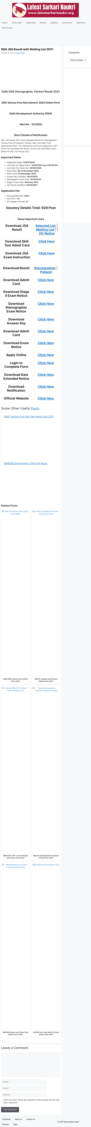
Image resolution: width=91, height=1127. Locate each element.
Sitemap (5, 1124)
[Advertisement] (30, 73)
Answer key (67, 23)
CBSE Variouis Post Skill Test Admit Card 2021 (28, 416)
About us (18, 1119)
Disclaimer (6, 1119)
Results (43, 23)
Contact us (30, 1119)
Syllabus (54, 23)
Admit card (31, 23)
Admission (80, 23)
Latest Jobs (17, 23)
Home (4, 23)
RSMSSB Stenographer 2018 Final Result (25, 463)
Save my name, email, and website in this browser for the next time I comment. (31, 1101)
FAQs (15, 1124)
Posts (35, 408)
